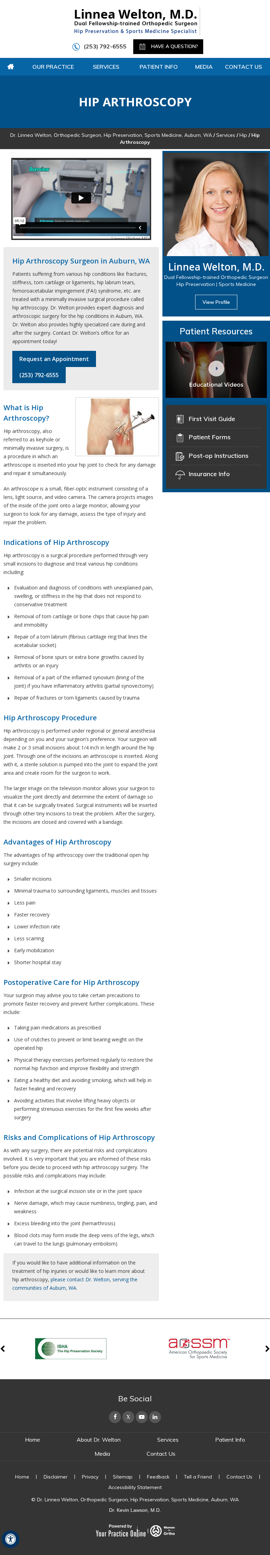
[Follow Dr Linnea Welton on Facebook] (115, 1417)
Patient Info (159, 66)
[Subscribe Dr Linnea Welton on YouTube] (142, 1417)
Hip (243, 135)
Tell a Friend (198, 1477)
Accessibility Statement (135, 1487)
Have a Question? (174, 46)
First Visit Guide (212, 419)
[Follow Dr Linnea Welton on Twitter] (128, 1417)
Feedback (158, 1477)
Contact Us (243, 66)
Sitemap (123, 1477)
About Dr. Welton (99, 1439)
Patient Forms (210, 437)
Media (204, 66)
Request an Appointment (54, 359)
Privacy (90, 1477)
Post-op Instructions (219, 456)
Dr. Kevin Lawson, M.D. (135, 1510)
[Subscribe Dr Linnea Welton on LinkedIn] (155, 1417)
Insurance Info (209, 474)
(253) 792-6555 (105, 46)
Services (106, 66)
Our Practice (53, 66)
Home (10, 66)
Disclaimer (56, 1477)
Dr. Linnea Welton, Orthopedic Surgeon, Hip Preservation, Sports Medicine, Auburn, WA (111, 135)
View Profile (216, 302)
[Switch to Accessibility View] (10, 1539)
